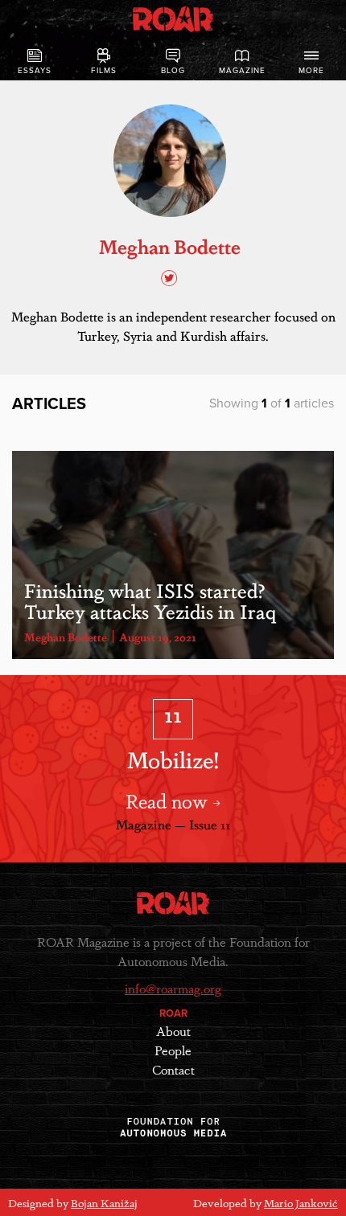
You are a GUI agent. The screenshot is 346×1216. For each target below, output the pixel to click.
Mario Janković (301, 1202)
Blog (173, 71)
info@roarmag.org (173, 988)
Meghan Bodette (65, 636)
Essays (34, 71)
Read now (169, 800)
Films (104, 71)
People (173, 1050)
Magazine (242, 71)
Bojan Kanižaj (104, 1202)
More (311, 71)
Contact (173, 1069)
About (173, 1031)
